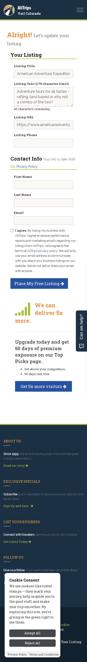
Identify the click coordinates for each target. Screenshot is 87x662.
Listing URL (24, 117)
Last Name (22, 195)
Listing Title (24, 66)
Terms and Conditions (44, 654)
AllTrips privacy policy (42, 251)
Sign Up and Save (16, 506)
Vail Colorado (29, 13)
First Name (23, 177)
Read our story (14, 465)
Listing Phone (25, 135)
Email (19, 213)
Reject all (32, 643)
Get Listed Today (16, 542)
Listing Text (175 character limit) (41, 84)
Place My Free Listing (37, 283)
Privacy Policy (27, 166)
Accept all (32, 633)
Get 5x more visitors (42, 386)
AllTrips (24, 7)
